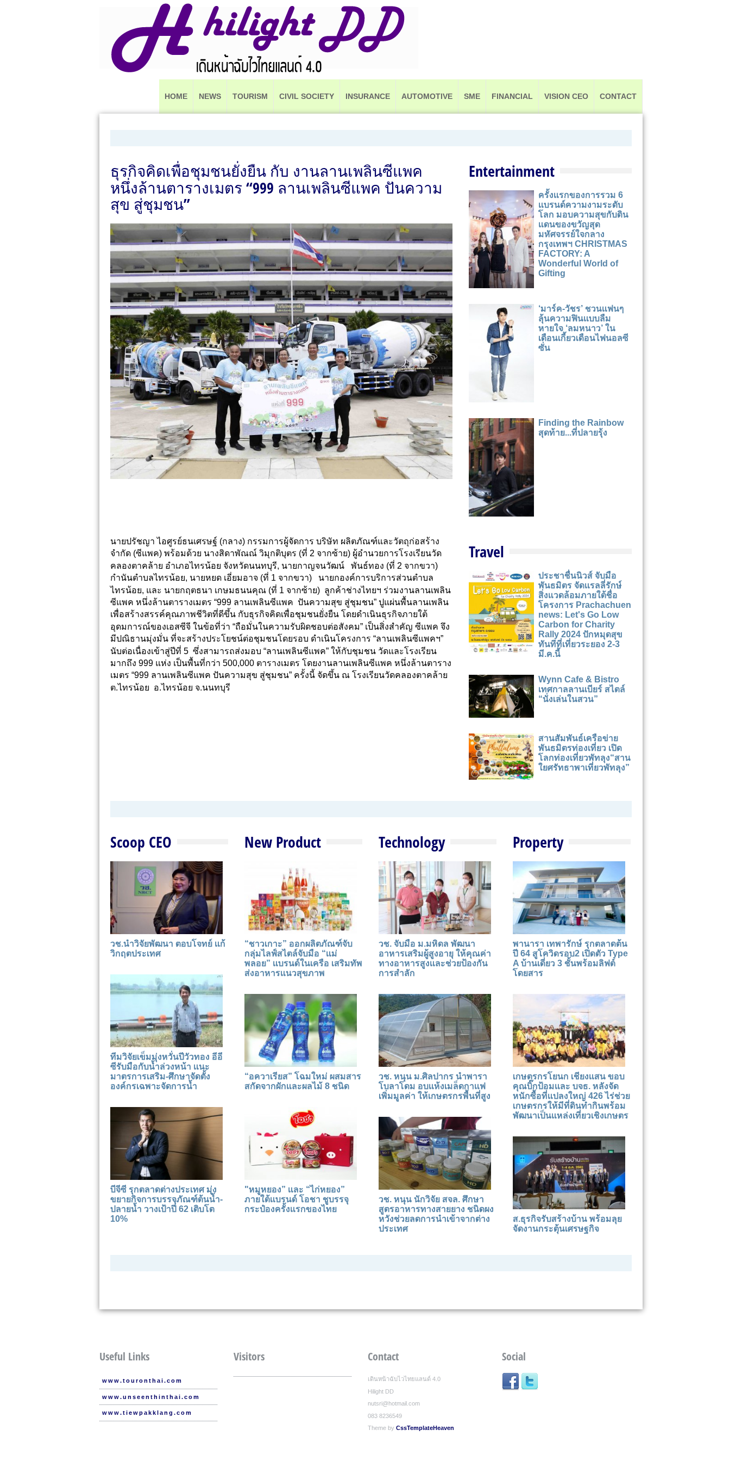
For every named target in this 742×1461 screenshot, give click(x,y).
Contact (618, 96)
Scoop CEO (141, 841)
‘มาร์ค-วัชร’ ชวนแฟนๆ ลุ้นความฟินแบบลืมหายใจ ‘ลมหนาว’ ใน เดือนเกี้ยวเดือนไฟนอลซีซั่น (583, 328)
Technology (412, 841)
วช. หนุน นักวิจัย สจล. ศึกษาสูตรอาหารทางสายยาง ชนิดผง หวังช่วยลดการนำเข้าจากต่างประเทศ (436, 1214)
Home (176, 96)
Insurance (367, 96)
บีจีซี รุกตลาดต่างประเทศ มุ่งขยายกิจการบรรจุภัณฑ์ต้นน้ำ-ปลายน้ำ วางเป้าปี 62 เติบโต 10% (166, 1204)
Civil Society (306, 96)
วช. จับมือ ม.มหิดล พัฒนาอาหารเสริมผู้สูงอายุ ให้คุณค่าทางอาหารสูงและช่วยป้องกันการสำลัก (435, 958)
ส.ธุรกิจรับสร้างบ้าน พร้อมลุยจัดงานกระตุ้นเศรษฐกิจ (567, 1223)
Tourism (250, 96)
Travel (486, 551)
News (210, 96)
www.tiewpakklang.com (147, 1412)
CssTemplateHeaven (425, 1428)
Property (538, 841)
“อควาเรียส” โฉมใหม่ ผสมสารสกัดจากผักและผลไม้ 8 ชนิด (302, 1081)
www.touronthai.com (142, 1380)
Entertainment (512, 170)
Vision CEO (566, 96)
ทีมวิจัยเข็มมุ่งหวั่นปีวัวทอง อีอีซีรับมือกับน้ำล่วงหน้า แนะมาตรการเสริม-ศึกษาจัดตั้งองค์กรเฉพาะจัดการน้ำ (166, 1071)
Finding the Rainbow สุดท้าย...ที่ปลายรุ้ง (581, 427)
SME (472, 96)
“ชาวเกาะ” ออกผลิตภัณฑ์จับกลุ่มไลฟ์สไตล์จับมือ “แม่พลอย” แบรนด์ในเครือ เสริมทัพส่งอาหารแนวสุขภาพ (303, 958)
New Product (282, 841)
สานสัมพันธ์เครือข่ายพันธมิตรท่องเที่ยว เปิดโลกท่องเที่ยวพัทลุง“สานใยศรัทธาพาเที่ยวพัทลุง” (584, 752)
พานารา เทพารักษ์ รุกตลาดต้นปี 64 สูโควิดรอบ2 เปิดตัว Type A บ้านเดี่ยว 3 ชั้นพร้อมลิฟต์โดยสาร (570, 958)
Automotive (426, 96)
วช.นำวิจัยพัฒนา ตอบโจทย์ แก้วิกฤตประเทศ (167, 948)
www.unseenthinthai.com (151, 1397)
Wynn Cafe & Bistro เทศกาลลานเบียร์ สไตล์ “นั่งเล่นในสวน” (581, 689)
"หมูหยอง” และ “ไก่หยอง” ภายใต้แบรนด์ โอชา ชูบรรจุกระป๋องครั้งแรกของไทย (296, 1199)
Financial (512, 96)
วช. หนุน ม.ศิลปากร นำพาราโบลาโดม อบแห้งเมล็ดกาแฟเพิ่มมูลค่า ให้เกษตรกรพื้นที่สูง (435, 1086)
